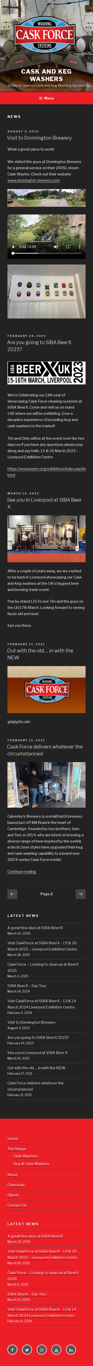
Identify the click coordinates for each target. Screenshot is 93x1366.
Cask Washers (25, 1156)
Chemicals (16, 1185)
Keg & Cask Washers (31, 1163)
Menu (49, 98)
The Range (16, 1149)
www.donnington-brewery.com (33, 180)
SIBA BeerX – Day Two (26, 986)
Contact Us (17, 1205)
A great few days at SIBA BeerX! (35, 928)
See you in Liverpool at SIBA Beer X (37, 1053)
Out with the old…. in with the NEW (36, 1068)
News (12, 1174)
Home (12, 1138)
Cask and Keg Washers (46, 75)
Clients (13, 1195)
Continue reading (21, 871)
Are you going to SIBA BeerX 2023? (38, 1037)
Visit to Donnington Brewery (39, 138)
